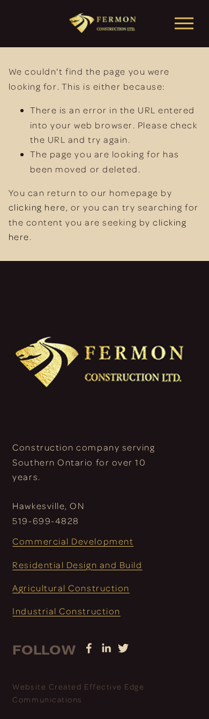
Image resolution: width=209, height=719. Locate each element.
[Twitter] (123, 648)
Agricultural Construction (70, 587)
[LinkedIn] (106, 648)
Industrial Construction (66, 610)
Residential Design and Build (77, 564)
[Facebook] (89, 648)
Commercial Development (72, 541)
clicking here (37, 207)
